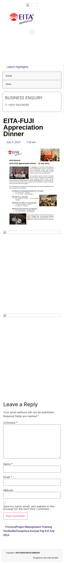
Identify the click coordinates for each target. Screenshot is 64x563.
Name (8, 464)
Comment (10, 422)
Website (8, 490)
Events (9, 76)
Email (7, 477)
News (8, 84)
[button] (32, 32)
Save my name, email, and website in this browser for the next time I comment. (28, 507)
